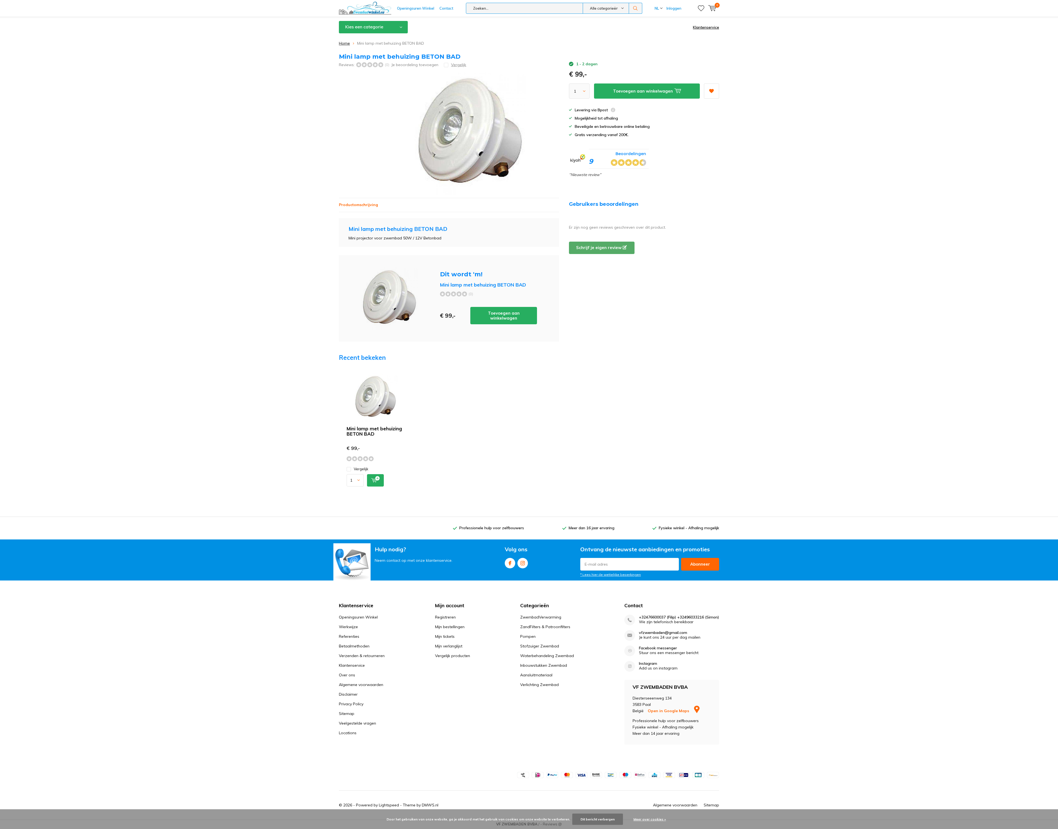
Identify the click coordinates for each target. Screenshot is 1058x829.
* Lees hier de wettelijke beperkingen (610, 575)
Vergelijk (361, 469)
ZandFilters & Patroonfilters (545, 626)
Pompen (528, 636)
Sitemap (346, 713)
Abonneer (700, 564)
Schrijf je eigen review (599, 247)
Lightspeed (389, 805)
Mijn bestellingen (450, 626)
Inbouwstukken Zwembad (543, 665)
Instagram (522, 563)
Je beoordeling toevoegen (414, 64)
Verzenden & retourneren (362, 655)
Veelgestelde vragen (357, 723)
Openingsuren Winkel (415, 8)
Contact (446, 8)
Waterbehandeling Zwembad (547, 655)
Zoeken (635, 8)
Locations (348, 732)
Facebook (510, 563)
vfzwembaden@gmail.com (663, 632)
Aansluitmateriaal (536, 675)
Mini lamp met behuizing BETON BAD (374, 431)
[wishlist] (701, 8)
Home (344, 43)
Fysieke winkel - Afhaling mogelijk (689, 527)
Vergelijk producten (452, 655)
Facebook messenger (658, 648)
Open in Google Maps (669, 710)
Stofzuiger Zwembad (539, 646)
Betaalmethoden (354, 646)
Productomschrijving (358, 204)
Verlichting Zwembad (539, 684)
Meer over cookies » (649, 819)
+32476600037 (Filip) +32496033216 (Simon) (679, 617)
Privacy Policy (351, 703)
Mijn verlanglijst (448, 646)
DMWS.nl (430, 805)
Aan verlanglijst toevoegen (711, 91)
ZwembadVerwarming (540, 617)
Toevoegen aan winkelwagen (504, 315)
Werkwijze (348, 626)
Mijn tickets (445, 636)
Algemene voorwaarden (361, 684)
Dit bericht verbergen (598, 819)
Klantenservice (706, 27)
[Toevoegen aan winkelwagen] (375, 480)
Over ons (347, 675)
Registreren (445, 617)
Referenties (349, 636)
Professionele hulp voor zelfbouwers (491, 527)
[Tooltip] (613, 110)
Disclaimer (348, 694)
